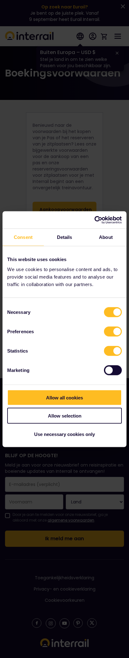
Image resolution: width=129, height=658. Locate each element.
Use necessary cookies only (64, 434)
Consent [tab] (23, 237)
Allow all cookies (64, 397)
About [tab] (106, 237)
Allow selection (64, 415)
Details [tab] (64, 237)
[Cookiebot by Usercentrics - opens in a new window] (94, 220)
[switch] (113, 331)
